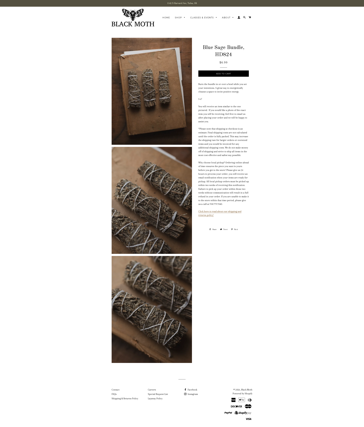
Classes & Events (202, 17)
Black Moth (246, 389)
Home (166, 17)
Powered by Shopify (242, 393)
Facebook (192, 389)
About (226, 17)
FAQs (114, 394)
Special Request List (158, 394)
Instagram (192, 394)
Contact (115, 389)
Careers (152, 389)
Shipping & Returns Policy (125, 398)
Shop (179, 17)
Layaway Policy (155, 398)
